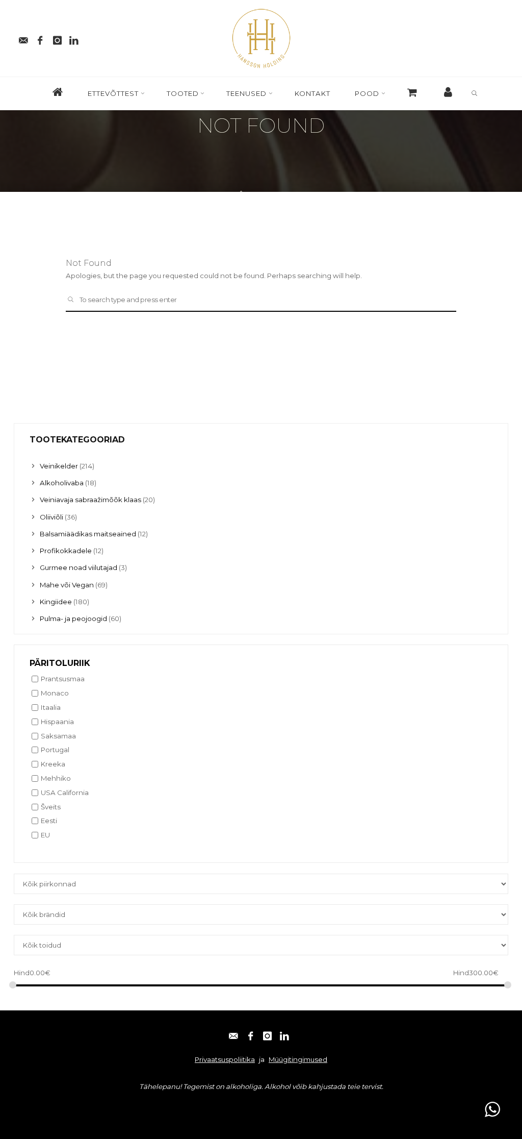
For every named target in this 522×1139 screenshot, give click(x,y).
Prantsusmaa (63, 679)
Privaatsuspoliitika (225, 1059)
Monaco (55, 693)
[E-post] (23, 38)
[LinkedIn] (284, 1034)
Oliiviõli (51, 517)
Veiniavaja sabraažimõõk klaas (90, 500)
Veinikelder (59, 466)
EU (45, 835)
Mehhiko (56, 778)
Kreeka (53, 764)
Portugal (55, 750)
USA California (65, 792)
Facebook (63, 1105)
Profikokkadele (66, 551)
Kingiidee (56, 602)
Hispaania (57, 721)
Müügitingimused (298, 1059)
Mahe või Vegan (67, 585)
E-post (28, 1105)
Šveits (51, 807)
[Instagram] (57, 38)
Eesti (49, 821)
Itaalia (51, 707)
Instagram (102, 1105)
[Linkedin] (74, 38)
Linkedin (141, 1105)
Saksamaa (58, 736)
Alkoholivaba (62, 483)
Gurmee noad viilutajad (78, 567)
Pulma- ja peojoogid (73, 618)
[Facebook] (40, 38)
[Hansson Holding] (261, 37)
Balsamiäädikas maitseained (88, 534)
